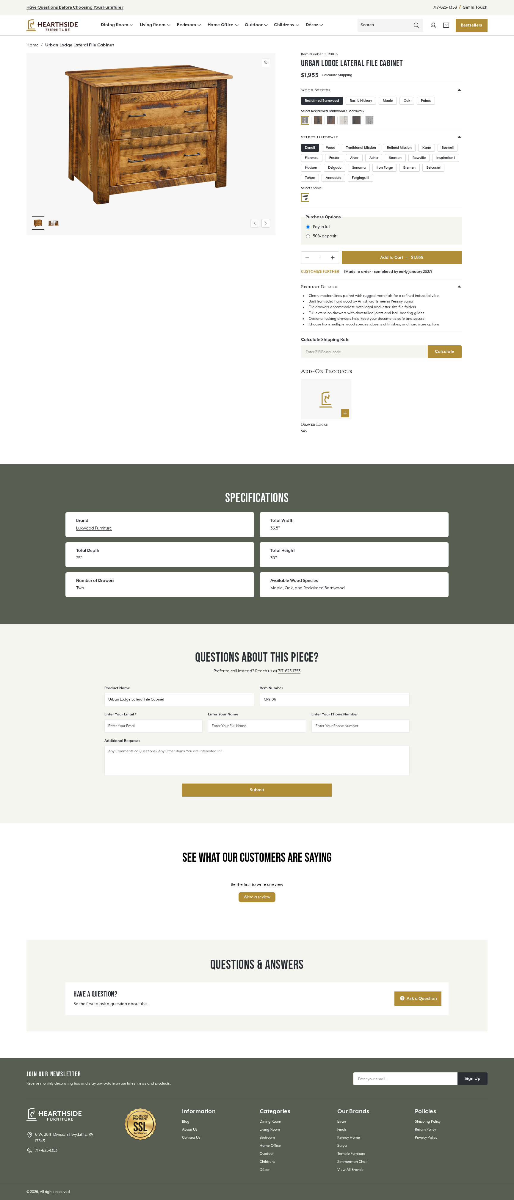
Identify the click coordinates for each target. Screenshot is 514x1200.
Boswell (448, 148)
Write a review (257, 897)
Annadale (333, 178)
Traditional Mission (361, 148)
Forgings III (360, 178)
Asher (373, 158)
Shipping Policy (428, 1121)
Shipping (345, 75)
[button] (117, 25)
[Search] (416, 25)
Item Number (271, 688)
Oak (407, 101)
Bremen (409, 168)
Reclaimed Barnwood (322, 101)
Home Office (221, 25)
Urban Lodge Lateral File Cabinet (79, 45)
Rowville (419, 158)
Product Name (117, 688)
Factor (334, 158)
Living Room (153, 25)
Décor (312, 25)
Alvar (354, 158)
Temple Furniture (351, 1154)
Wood (330, 148)
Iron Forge (385, 168)
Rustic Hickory (361, 101)
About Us (190, 1129)
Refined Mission (399, 148)
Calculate (444, 351)
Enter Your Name (223, 714)
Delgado (334, 168)
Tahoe (310, 178)
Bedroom (186, 25)
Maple (388, 101)
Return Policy (425, 1129)
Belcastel (434, 168)
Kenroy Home (348, 1137)
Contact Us (191, 1137)
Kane (426, 148)
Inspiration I (445, 158)
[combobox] (390, 25)
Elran (341, 1121)
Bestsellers (471, 25)
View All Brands (350, 1170)
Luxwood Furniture (94, 528)
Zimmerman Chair (352, 1162)
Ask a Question (421, 998)
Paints (426, 101)
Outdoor (253, 25)
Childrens (284, 25)
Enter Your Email (120, 714)
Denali (310, 148)
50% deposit (324, 236)
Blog (185, 1121)
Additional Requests (122, 741)
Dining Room (114, 25)
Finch (341, 1129)
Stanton (395, 158)
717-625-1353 (445, 7)
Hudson (311, 168)
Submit (257, 790)
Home (32, 45)
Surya (342, 1145)
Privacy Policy (426, 1137)
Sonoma (359, 168)
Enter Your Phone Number (334, 714)
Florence (311, 158)
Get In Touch (475, 7)
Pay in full (321, 226)
